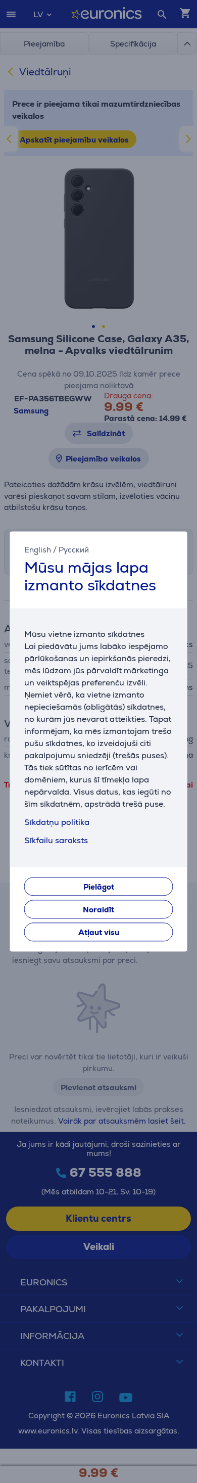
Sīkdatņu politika (56, 822)
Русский (74, 549)
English (37, 549)
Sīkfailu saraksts (56, 841)
